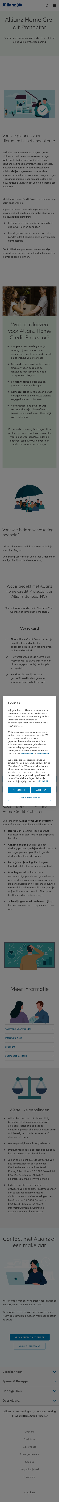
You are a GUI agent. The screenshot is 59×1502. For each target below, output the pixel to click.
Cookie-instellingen (29, 797)
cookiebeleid (43, 753)
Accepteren (19, 790)
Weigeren (41, 790)
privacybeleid (27, 753)
